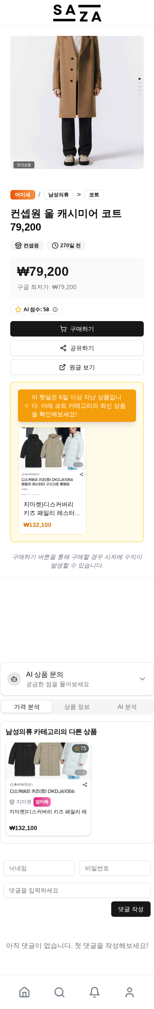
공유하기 (82, 348)
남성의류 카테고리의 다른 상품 (51, 731)
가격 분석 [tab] (27, 706)
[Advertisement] (77, 619)
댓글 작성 (131, 909)
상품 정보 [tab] (77, 706)
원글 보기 (82, 367)
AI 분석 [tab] (127, 706)
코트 (94, 195)
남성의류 (58, 195)
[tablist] (77, 706)
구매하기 (82, 328)
